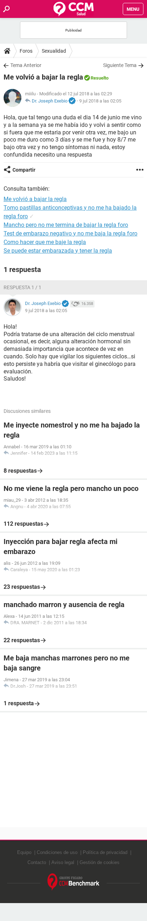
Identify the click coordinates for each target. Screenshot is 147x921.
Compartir (23, 170)
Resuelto (99, 78)
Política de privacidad (105, 852)
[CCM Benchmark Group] (73, 882)
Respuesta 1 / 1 (22, 287)
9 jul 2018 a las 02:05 (100, 101)
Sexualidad (54, 51)
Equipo (24, 852)
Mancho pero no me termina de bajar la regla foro (66, 224)
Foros (26, 51)
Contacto (36, 862)
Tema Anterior (25, 65)
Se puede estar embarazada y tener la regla (58, 250)
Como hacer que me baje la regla (45, 242)
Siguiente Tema (120, 65)
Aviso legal (62, 862)
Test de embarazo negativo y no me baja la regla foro (70, 233)
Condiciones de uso (57, 852)
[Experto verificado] (72, 101)
